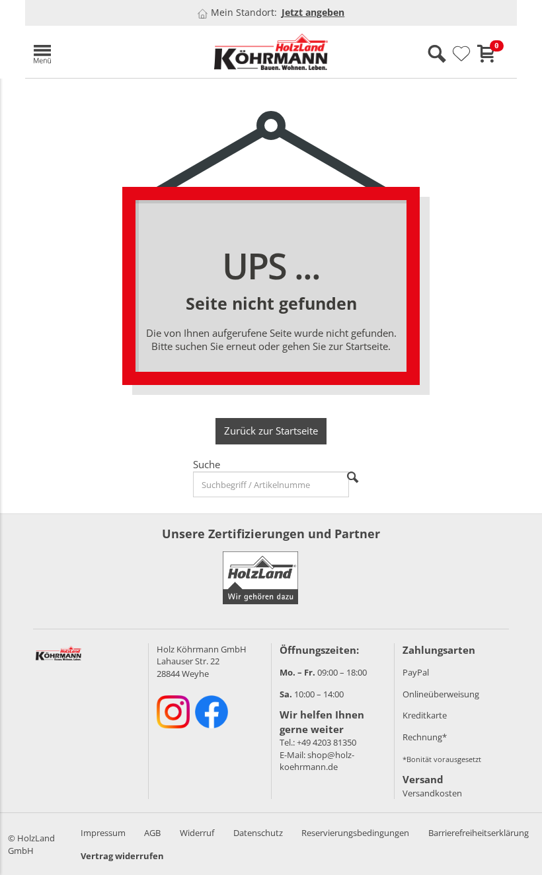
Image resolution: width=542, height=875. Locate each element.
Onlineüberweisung (441, 694)
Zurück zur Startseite (271, 430)
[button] (104, 51)
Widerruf (197, 833)
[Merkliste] (461, 54)
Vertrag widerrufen (122, 856)
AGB (152, 833)
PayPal (416, 672)
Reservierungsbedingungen (355, 833)
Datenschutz (258, 833)
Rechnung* (425, 737)
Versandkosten (432, 793)
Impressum (103, 833)
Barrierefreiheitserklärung (478, 833)
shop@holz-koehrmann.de (317, 761)
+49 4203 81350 (326, 742)
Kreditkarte (425, 715)
